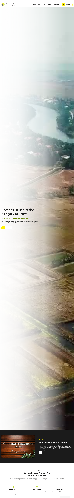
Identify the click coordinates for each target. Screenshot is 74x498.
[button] (34, 4)
